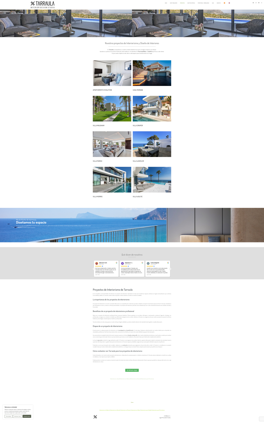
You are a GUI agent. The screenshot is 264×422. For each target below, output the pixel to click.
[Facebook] (259, 3)
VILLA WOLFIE (137, 196)
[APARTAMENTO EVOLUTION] (112, 73)
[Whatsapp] (262, 3)
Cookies (168, 417)
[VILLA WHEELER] (152, 144)
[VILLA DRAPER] (152, 108)
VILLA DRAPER (138, 125)
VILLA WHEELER (138, 161)
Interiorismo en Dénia (135, 410)
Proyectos (182, 3)
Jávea (132, 402)
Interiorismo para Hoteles (146, 410)
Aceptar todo (27, 416)
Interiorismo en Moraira (126, 410)
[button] (94, 269)
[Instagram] (256, 3)
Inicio (166, 3)
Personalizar (8, 416)
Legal (160, 417)
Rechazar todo (17, 416)
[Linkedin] (253, 3)
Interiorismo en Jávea (114, 379)
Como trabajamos (173, 3)
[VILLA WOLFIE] (152, 179)
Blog (213, 3)
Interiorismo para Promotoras (147, 379)
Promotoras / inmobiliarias (203, 3)
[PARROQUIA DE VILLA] (112, 144)
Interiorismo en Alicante (136, 379)
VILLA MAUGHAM (98, 125)
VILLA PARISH (97, 161)
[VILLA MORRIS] (112, 179)
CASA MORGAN (138, 90)
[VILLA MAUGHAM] (112, 108)
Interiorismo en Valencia (125, 379)
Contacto (219, 3)
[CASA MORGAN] (152, 73)
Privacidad (164, 417)
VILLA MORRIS (97, 196)
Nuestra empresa (191, 3)
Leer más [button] (97, 274)
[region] (18, 412)
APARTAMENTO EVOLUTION (102, 90)
